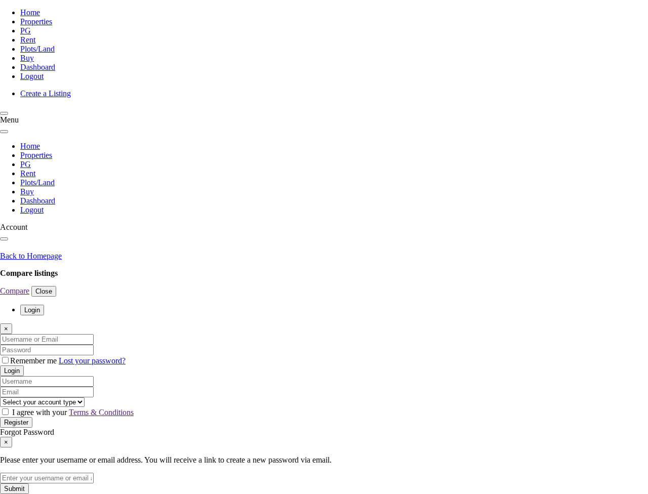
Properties (36, 21)
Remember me (34, 360)
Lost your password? (92, 360)
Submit (14, 488)
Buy (27, 58)
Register (16, 422)
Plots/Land (37, 49)
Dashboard (37, 67)
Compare (14, 290)
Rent (27, 39)
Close (43, 291)
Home (30, 12)
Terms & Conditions (101, 412)
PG (25, 30)
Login (12, 371)
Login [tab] (32, 310)
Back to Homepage (31, 256)
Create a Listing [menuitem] (45, 93)
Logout (32, 76)
